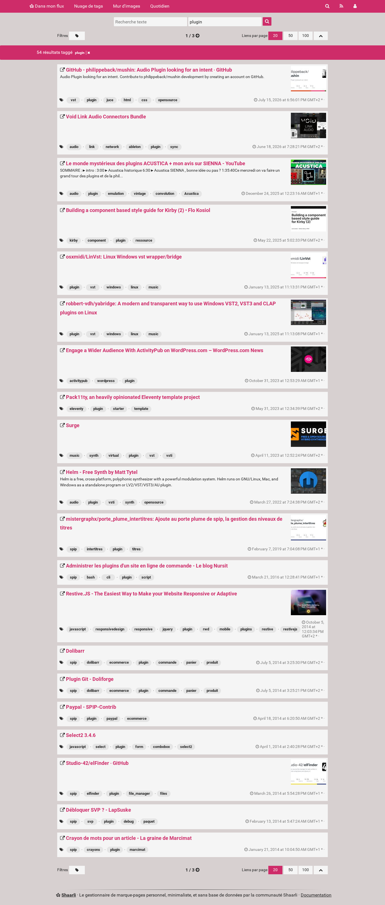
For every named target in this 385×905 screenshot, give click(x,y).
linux (134, 287)
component (97, 240)
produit (212, 662)
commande (167, 662)
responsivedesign (110, 629)
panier (191, 662)
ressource (144, 240)
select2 (186, 747)
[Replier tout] (321, 36)
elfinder (93, 793)
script (146, 577)
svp (90, 821)
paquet (148, 821)
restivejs (290, 629)
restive (267, 629)
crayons (93, 849)
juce (110, 100)
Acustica (191, 193)
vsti (169, 455)
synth (93, 455)
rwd (206, 629)
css (144, 100)
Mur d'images (126, 6)
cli (108, 577)
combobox (161, 747)
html (127, 100)
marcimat (137, 849)
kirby (74, 240)
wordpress (106, 381)
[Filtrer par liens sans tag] (77, 36)
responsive (143, 629)
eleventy (76, 409)
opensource (167, 100)
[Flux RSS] (341, 6)
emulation (116, 193)
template (141, 409)
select (100, 747)
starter (118, 409)
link (92, 147)
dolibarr (93, 662)
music (153, 287)
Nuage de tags (88, 6)
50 (290, 35)
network (112, 147)
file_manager (139, 793)
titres (136, 549)
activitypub (78, 381)
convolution (165, 193)
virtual (114, 455)
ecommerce (119, 662)
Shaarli (68, 895)
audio (74, 147)
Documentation (316, 895)
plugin (80, 53)
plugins (246, 629)
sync (174, 147)
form (139, 747)
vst (73, 100)
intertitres (95, 549)
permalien (291, 100)
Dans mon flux (49, 6)
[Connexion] (355, 6)
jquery (168, 629)
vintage (140, 193)
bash (91, 577)
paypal (112, 718)
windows (114, 287)
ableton (135, 147)
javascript (78, 629)
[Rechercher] (327, 6)
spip (73, 549)
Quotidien (159, 6)
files (163, 793)
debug (129, 821)
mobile (225, 629)
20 (275, 35)
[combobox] (225, 21)
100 (305, 35)
